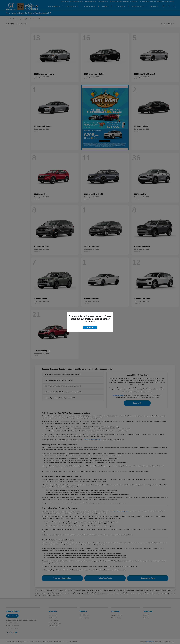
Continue (90, 327)
